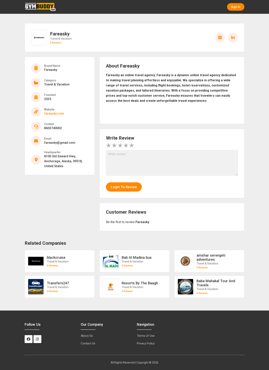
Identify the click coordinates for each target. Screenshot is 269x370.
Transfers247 (58, 283)
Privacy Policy (146, 343)
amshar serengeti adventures (211, 257)
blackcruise (56, 257)
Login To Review (124, 187)
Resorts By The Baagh (140, 283)
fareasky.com (54, 113)
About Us (87, 336)
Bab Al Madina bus (137, 257)
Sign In (235, 7)
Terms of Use (146, 336)
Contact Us (88, 343)
